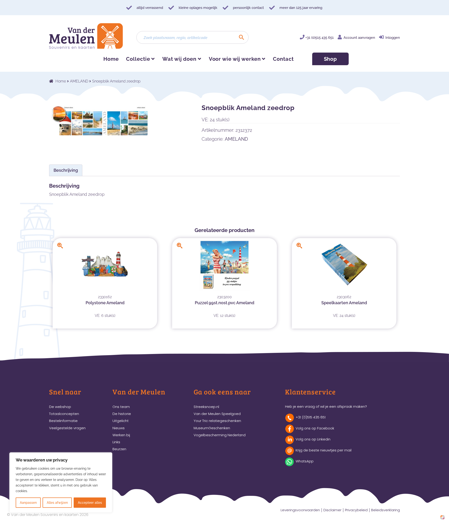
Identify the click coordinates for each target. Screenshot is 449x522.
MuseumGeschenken (212, 427)
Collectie (138, 59)
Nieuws (118, 427)
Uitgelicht (120, 420)
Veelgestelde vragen (67, 427)
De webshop (60, 406)
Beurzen (119, 449)
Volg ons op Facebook (315, 428)
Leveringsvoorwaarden (300, 510)
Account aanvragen (359, 38)
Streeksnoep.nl (206, 406)
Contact (283, 59)
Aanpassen (28, 502)
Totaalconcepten (64, 413)
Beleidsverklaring (385, 510)
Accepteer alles (90, 502)
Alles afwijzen (57, 502)
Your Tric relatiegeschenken (217, 420)
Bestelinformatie (63, 420)
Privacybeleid (356, 510)
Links (116, 442)
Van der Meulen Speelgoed (217, 413)
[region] (60, 482)
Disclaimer (332, 510)
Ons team (121, 406)
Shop (330, 59)
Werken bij (121, 435)
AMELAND (79, 81)
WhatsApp (305, 461)
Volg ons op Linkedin (313, 439)
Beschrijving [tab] (66, 170)
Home (111, 59)
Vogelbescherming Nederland (220, 435)
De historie (121, 413)
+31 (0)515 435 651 (319, 38)
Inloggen (392, 38)
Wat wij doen (179, 59)
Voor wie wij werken (235, 59)
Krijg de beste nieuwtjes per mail (323, 450)
